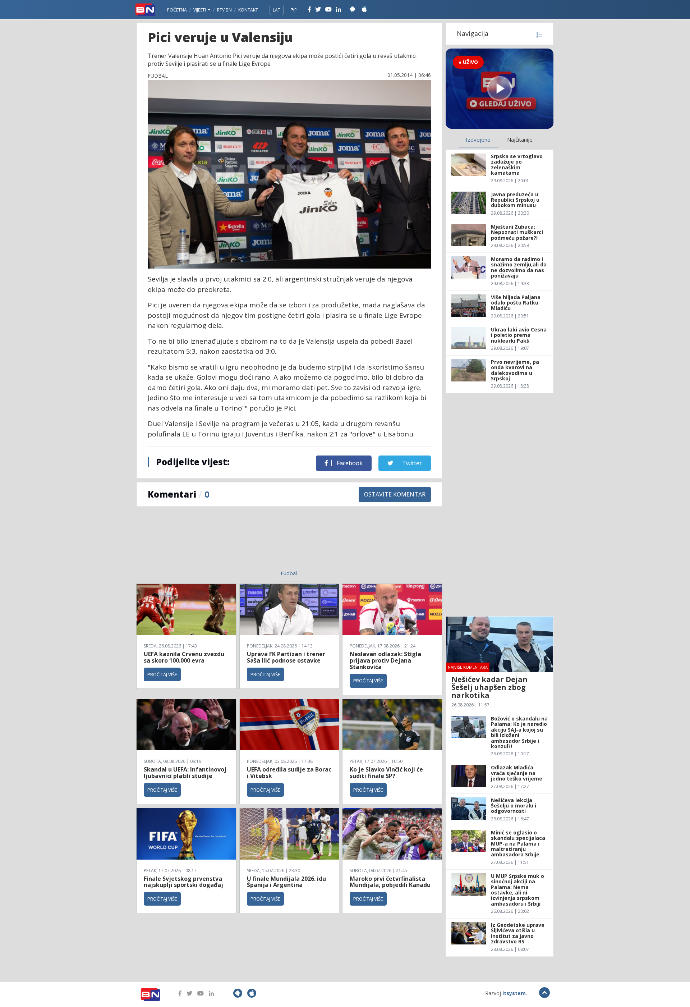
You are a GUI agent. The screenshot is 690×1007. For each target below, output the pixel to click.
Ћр (294, 10)
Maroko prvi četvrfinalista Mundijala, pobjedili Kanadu (390, 882)
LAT (276, 10)
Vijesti (200, 10)
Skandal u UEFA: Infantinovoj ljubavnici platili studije (185, 772)
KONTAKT (248, 10)
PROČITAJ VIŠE (162, 674)
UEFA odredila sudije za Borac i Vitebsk (289, 772)
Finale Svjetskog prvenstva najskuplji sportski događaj (184, 882)
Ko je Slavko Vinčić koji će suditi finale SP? (386, 772)
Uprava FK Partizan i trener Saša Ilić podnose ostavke (286, 657)
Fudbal (289, 573)
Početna (177, 10)
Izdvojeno (478, 139)
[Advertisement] (230, 542)
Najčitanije (520, 139)
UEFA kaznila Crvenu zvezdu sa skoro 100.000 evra (184, 657)
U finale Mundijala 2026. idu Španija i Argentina (286, 882)
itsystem (514, 993)
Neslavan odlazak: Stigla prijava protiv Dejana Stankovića (385, 660)
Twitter (411, 463)
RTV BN (224, 10)
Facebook (349, 463)
